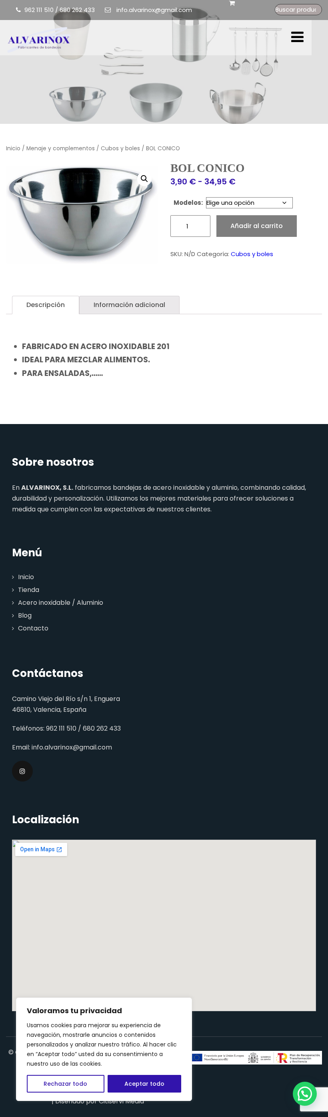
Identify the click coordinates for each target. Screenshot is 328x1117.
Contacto (33, 628)
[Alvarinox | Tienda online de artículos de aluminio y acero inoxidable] (39, 39)
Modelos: (188, 202)
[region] (104, 1049)
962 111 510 (39, 10)
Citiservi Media (121, 1101)
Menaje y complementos (60, 148)
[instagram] (22, 771)
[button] (144, 179)
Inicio (13, 148)
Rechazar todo (65, 1084)
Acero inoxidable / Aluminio (60, 602)
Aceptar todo (144, 1084)
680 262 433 (77, 10)
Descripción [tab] (45, 304)
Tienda (28, 589)
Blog (25, 615)
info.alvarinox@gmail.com (154, 10)
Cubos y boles (120, 148)
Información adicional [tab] (129, 304)
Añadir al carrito (256, 225)
